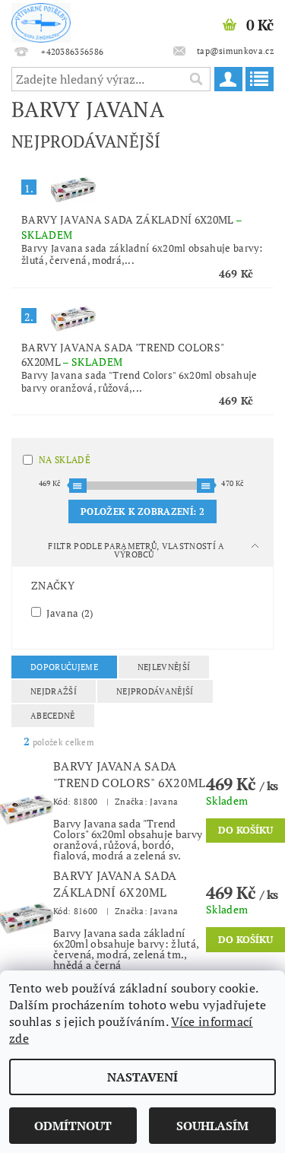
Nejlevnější (164, 667)
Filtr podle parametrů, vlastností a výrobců (136, 550)
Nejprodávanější (155, 691)
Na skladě (64, 459)
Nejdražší (53, 691)
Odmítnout (73, 1125)
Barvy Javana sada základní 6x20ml (114, 883)
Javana (68, 612)
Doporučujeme (64, 667)
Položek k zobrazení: (142, 511)
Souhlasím (212, 1125)
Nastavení (142, 1077)
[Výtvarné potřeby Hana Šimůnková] (41, 20)
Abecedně (52, 715)
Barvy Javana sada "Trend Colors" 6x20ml (122, 354)
